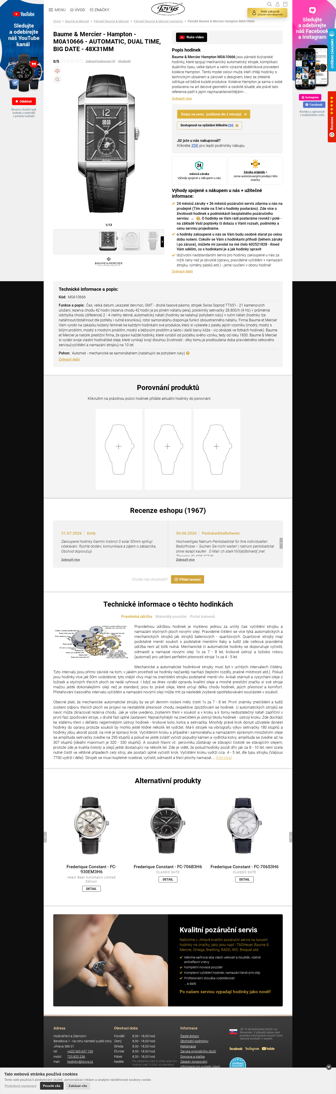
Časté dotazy (189, 1036)
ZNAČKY (101, 10)
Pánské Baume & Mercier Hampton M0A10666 (221, 21)
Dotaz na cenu (211, 114)
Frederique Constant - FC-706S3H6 (245, 866)
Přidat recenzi (190, 579)
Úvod (57, 21)
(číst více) (224, 757)
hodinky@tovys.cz (80, 1062)
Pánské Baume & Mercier (111, 21)
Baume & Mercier (77, 21)
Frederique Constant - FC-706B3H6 (168, 866)
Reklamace (188, 1046)
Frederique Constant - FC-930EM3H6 (91, 869)
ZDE (231, 125)
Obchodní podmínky (194, 1041)
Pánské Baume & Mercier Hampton (158, 21)
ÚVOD (80, 10)
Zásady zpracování (193, 1062)
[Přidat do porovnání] (57, 71)
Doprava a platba (192, 1057)
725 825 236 (76, 1057)
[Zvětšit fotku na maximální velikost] (57, 79)
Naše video (195, 37)
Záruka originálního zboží (198, 1051)
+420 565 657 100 (80, 1051)
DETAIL (91, 889)
